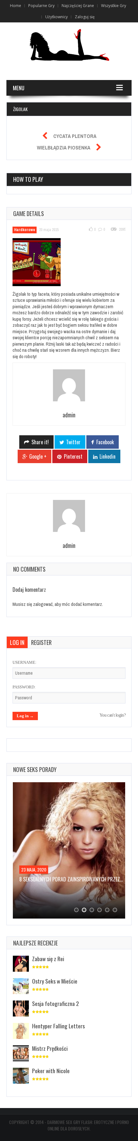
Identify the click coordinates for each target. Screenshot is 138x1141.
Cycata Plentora (74, 136)
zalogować (43, 604)
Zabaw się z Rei (48, 958)
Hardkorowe (24, 229)
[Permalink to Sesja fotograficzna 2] (21, 1009)
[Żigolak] (40, 263)
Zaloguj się (85, 17)
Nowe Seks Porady (34, 769)
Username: (25, 662)
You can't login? (112, 715)
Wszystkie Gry (113, 5)
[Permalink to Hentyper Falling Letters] (21, 1031)
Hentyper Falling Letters (58, 1026)
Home (15, 5)
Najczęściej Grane (78, 5)
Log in (17, 642)
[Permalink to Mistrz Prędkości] (21, 1053)
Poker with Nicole (51, 1070)
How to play (28, 179)
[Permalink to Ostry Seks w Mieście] (21, 986)
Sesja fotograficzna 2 (55, 1003)
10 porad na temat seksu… (52, 879)
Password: (24, 687)
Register (41, 642)
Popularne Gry (41, 5)
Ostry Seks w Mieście (54, 981)
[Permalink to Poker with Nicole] (21, 1076)
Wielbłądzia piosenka (63, 147)
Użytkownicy (56, 17)
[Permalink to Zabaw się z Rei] (21, 964)
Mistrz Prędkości (50, 1048)
